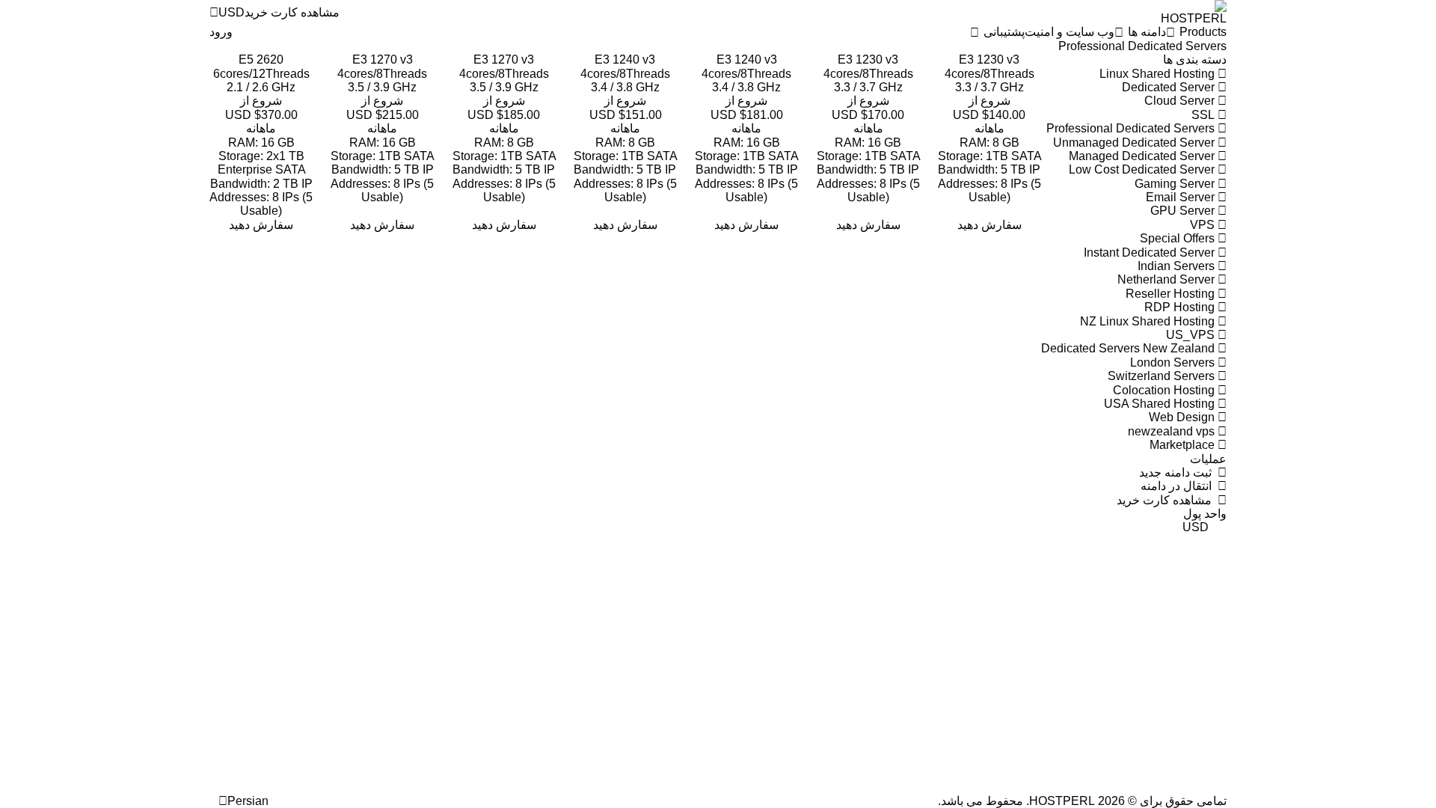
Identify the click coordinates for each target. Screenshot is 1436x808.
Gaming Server (1176, 183)
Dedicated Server (1170, 87)
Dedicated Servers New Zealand (1129, 348)
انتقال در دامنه (1179, 486)
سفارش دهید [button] (989, 224)
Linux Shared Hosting (1158, 73)
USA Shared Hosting (1161, 403)
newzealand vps (1173, 431)
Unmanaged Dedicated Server (1135, 142)
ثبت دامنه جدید (1178, 472)
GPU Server (1184, 210)
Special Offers (1179, 238)
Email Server (1182, 197)
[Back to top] (213, 801)
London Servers (1174, 362)
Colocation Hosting (1165, 390)
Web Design (1183, 417)
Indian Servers (1178, 266)
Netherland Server (1167, 279)
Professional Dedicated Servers (1132, 128)
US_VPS (1192, 334)
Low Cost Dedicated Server (1143, 169)
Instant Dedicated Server (1151, 252)
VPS (1204, 224)
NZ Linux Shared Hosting (1149, 321)
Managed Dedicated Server (1143, 156)
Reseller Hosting (1172, 293)
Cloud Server (1181, 100)
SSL (1204, 114)
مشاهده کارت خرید (1167, 500)
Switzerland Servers (1163, 376)
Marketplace (1184, 444)
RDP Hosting (1181, 307)
